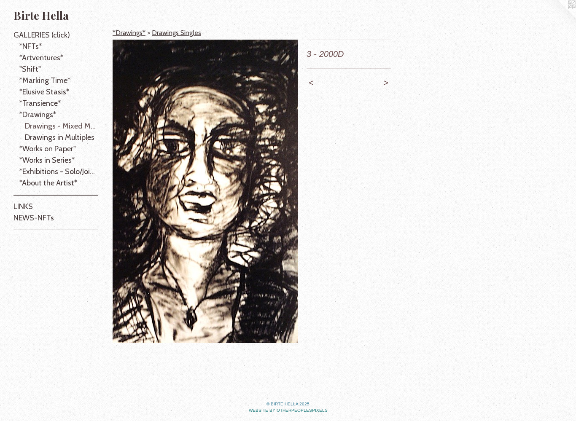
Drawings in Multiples (59, 137)
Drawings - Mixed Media (61, 126)
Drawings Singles (176, 33)
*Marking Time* (44, 80)
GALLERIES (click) (41, 35)
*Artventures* (41, 57)
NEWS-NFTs (33, 218)
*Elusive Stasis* (44, 92)
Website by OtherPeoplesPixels (288, 410)
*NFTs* (30, 46)
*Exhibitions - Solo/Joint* (58, 171)
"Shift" (30, 69)
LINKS (23, 206)
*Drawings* (37, 114)
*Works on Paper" (47, 148)
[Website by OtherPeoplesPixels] (559, 17)
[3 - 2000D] (205, 191)
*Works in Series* (47, 160)
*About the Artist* (48, 183)
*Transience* (40, 103)
